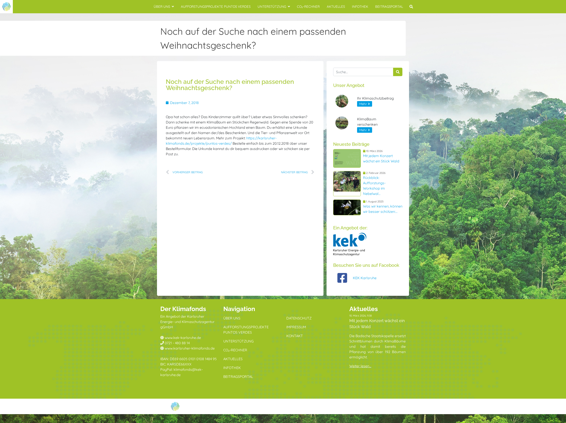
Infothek (360, 6)
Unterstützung (272, 6)
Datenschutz (299, 318)
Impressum (296, 327)
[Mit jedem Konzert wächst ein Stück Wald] (347, 158)
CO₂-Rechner (308, 6)
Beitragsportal (389, 6)
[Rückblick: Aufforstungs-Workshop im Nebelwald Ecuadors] (347, 183)
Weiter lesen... (360, 366)
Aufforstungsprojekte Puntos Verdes (215, 6)
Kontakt (294, 336)
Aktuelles (336, 6)
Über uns (162, 6)
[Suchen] (397, 72)
